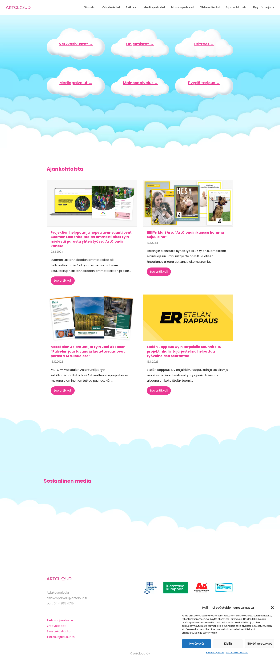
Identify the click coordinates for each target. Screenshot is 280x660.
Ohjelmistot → (140, 44)
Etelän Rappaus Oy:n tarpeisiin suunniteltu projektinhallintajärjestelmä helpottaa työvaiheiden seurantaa (184, 351)
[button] (272, 608)
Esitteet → (204, 44)
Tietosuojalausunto (237, 652)
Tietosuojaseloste (60, 620)
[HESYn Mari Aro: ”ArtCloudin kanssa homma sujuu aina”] (188, 203)
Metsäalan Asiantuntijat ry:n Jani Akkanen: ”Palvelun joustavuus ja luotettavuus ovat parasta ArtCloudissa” (88, 351)
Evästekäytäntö (215, 652)
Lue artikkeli (62, 280)
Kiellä (228, 644)
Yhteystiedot (56, 626)
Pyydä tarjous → (204, 82)
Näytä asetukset (259, 644)
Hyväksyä (196, 644)
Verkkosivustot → (76, 44)
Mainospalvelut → (140, 82)
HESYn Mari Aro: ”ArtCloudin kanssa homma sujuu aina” (185, 234)
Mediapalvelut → (75, 82)
